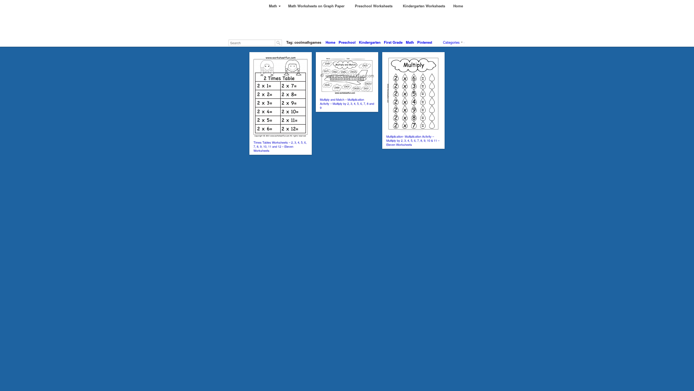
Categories (451, 42)
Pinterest (424, 42)
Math (410, 42)
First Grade (393, 42)
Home (330, 42)
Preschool (347, 42)
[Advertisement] (358, 24)
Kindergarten (370, 42)
